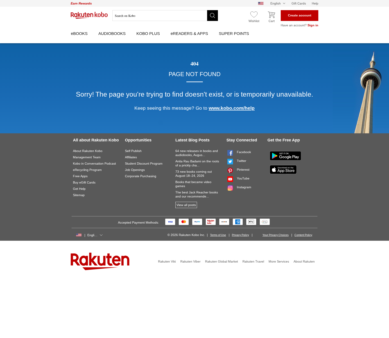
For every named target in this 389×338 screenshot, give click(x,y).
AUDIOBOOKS (112, 33)
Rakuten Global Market (221, 261)
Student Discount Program (144, 163)
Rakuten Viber (190, 261)
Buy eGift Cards (84, 182)
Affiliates (131, 157)
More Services (279, 261)
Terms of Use (218, 235)
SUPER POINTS (234, 33)
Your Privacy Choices (275, 235)
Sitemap (79, 195)
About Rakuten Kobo (87, 151)
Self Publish (133, 151)
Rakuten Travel (253, 261)
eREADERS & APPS (190, 33)
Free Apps (80, 176)
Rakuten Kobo (89, 15)
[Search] (212, 15)
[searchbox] (165, 15)
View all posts (186, 205)
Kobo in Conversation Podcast (94, 163)
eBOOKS (80, 33)
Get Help (79, 189)
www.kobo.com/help (232, 108)
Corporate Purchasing (140, 176)
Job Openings (135, 170)
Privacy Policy (240, 235)
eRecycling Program (87, 170)
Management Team (87, 157)
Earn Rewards (81, 3)
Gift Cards (299, 3)
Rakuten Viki (167, 261)
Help (315, 3)
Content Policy (303, 235)
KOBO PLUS (148, 33)
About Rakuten (304, 261)
